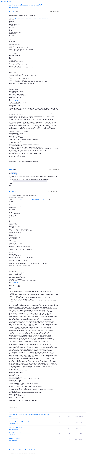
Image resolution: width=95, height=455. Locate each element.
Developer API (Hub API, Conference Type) (20, 421)
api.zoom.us (15, 100)
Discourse (16, 453)
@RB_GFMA (14, 173)
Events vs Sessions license (15, 427)
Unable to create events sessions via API (25, 5)
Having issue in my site (15, 438)
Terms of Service (29, 449)
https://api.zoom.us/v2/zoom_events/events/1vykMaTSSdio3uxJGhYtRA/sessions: (30, 18)
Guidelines (21, 449)
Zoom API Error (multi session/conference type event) (22, 433)
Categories (15, 449)
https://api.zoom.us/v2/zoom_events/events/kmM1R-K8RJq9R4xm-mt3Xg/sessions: (30, 199)
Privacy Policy (37, 449)
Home (10, 449)
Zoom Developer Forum (6, 1)
